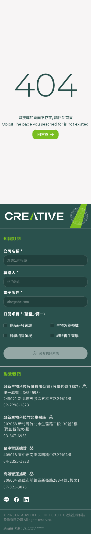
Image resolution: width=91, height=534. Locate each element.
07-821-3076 (15, 487)
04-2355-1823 (16, 461)
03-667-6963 (15, 435)
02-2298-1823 (16, 405)
